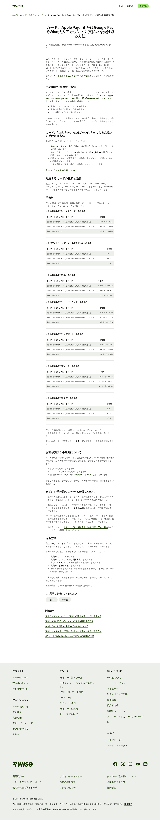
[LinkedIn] (145, 764)
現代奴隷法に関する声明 (25, 787)
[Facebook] (115, 764)
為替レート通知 (68, 703)
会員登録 (143, 6)
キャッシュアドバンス (83, 474)
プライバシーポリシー (71, 776)
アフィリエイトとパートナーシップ (125, 716)
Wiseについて (114, 677)
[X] (123, 764)
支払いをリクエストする (61, 146)
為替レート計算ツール (71, 677)
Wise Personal (20, 677)
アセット (17, 734)
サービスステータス (117, 745)
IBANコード (66, 697)
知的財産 (111, 787)
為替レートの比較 (69, 708)
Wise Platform (20, 688)
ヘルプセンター (115, 740)
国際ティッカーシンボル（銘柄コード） (78, 685)
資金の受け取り (20, 728)
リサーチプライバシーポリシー (28, 782)
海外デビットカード (22, 723)
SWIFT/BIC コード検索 (71, 692)
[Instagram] (130, 764)
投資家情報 (112, 705)
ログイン (130, 6)
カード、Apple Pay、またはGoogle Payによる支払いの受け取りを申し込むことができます (79, 98)
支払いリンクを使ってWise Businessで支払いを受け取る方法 (73, 631)
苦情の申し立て (68, 782)
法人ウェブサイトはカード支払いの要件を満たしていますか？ (73, 616)
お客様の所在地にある (47, 809)
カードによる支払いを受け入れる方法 (71, 76)
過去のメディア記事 (117, 694)
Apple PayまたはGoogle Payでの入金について (66, 626)
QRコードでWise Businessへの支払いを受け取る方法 (69, 636)
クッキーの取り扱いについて (122, 776)
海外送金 (17, 712)
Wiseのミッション (116, 711)
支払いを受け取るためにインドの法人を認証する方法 (69, 621)
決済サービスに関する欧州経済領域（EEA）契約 (86, 527)
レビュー (111, 722)
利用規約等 (18, 776)
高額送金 (17, 717)
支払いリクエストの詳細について (61, 170)
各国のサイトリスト (117, 782)
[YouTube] (138, 764)
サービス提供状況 (69, 714)
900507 (128, 804)
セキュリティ (114, 688)
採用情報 (111, 700)
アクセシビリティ (69, 787)
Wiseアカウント (20, 706)
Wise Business (20, 683)
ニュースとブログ (116, 683)
